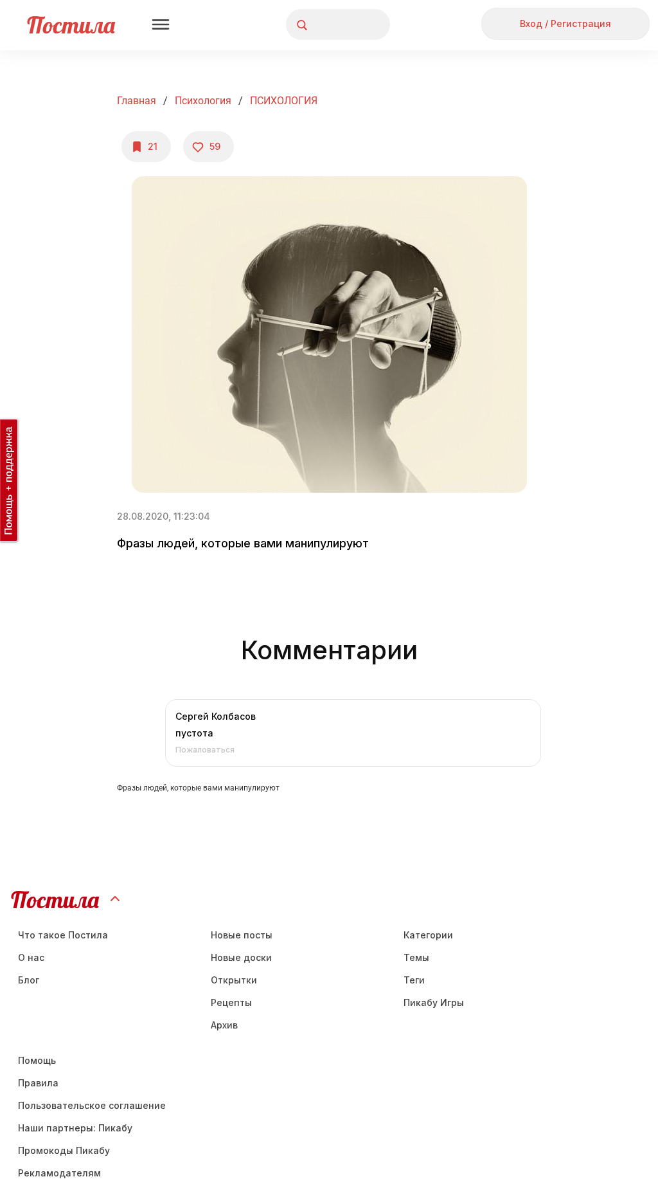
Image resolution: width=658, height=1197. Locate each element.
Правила (38, 1082)
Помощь (37, 1060)
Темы (416, 957)
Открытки (234, 979)
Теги (414, 979)
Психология (203, 101)
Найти (331, 24)
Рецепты (231, 1002)
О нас (31, 957)
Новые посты (241, 934)
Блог (28, 979)
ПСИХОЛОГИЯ (283, 101)
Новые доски (241, 957)
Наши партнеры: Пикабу (75, 1127)
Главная (136, 101)
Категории (428, 934)
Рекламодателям (59, 1172)
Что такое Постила (63, 934)
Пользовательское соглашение (92, 1105)
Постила (71, 24)
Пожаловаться (205, 749)
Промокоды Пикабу (64, 1150)
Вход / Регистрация (565, 23)
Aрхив (224, 1024)
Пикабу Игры (434, 1002)
